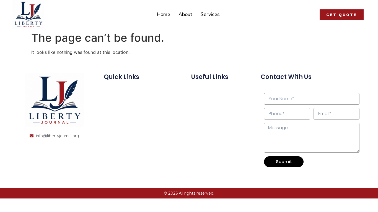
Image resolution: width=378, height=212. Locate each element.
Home (163, 14)
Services (210, 14)
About (185, 14)
